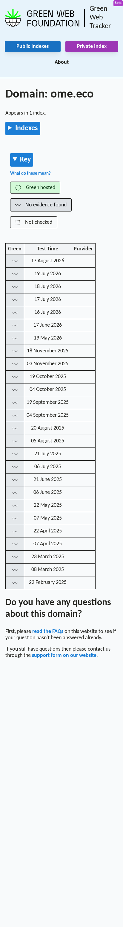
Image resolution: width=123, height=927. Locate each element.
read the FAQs (47, 631)
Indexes (26, 128)
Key (25, 159)
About (62, 62)
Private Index (92, 46)
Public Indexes (32, 46)
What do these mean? (30, 173)
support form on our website (64, 655)
